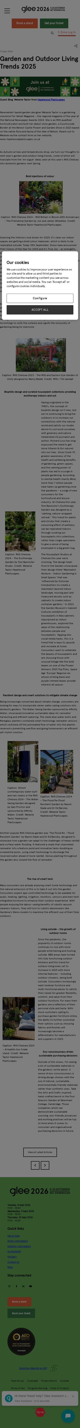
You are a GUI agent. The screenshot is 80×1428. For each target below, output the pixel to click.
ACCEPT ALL (40, 310)
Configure (40, 298)
